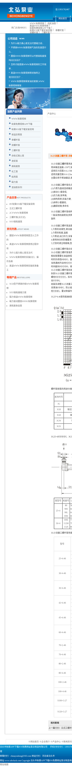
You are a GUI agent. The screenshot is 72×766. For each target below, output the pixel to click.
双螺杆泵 (34, 32)
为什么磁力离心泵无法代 (21, 253)
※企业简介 (44, 742)
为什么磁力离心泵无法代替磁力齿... (27, 43)
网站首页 (34, 742)
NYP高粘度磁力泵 (17, 292)
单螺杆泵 (59, 30)
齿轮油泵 (52, 23)
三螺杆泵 (45, 32)
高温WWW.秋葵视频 (39, 26)
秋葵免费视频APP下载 (40, 28)
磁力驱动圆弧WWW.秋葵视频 (23, 301)
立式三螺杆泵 (15, 208)
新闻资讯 (67, 742)
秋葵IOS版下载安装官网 (41, 30)
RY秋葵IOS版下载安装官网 (22, 204)
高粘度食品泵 (15, 306)
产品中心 (56, 742)
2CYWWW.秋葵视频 (18, 213)
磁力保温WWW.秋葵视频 (20, 297)
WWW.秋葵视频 (37, 23)
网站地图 (4, 764)
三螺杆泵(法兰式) (17, 217)
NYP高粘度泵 (15, 221)
